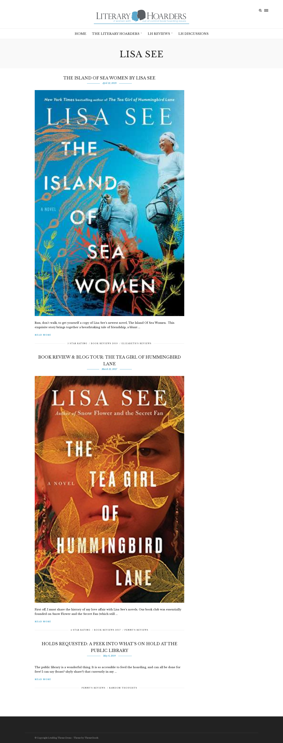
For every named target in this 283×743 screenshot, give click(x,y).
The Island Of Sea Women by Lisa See (109, 78)
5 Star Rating (77, 343)
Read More (43, 335)
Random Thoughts (123, 688)
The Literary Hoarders (115, 34)
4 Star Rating (80, 630)
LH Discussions (193, 34)
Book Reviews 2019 (104, 343)
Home (80, 34)
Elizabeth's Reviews (136, 343)
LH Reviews (159, 34)
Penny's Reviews (136, 630)
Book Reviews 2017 (107, 630)
